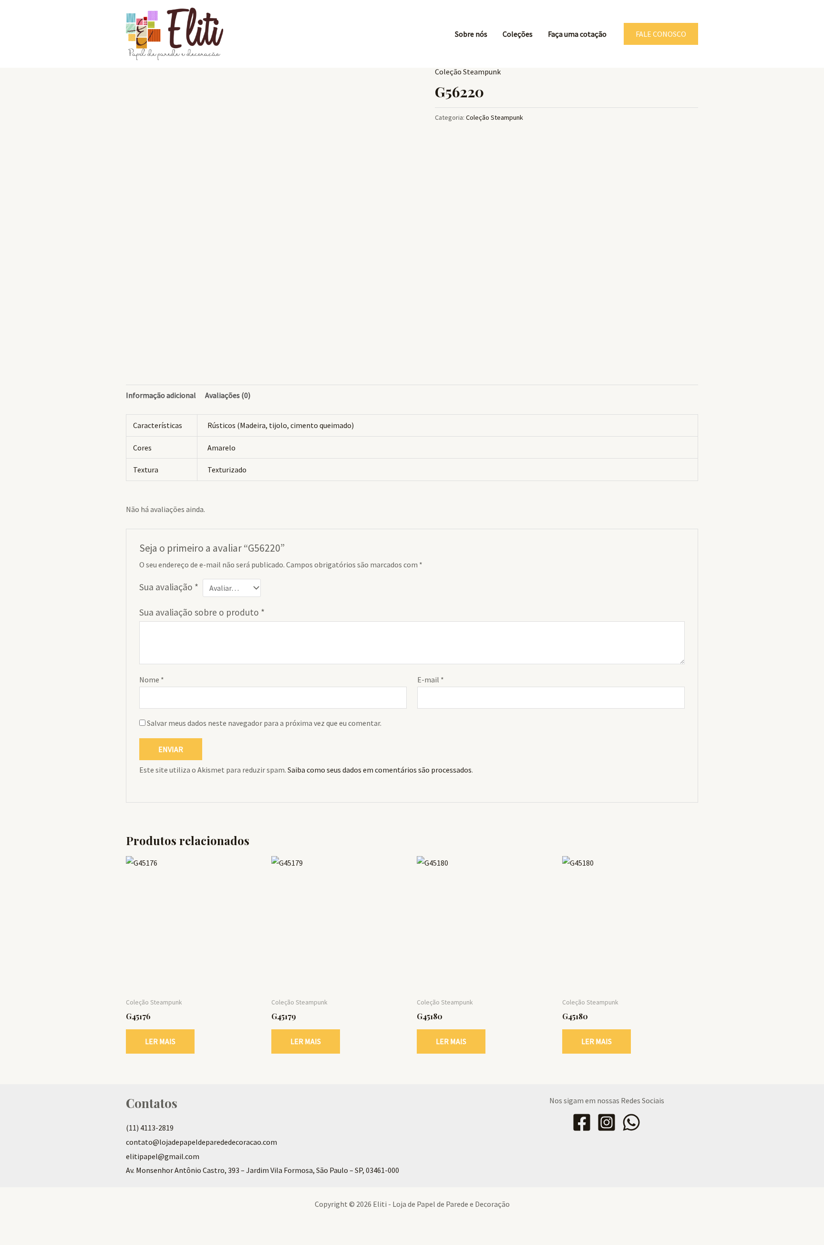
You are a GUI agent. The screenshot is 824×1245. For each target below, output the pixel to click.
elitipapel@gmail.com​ (162, 1156)
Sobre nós (471, 34)
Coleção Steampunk (468, 71)
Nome (151, 679)
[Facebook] (581, 1122)
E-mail (430, 679)
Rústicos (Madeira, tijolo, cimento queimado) (280, 425)
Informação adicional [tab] (161, 395)
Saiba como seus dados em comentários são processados (380, 769)
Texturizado (227, 469)
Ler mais (160, 1041)
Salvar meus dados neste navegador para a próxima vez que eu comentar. (264, 723)
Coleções (518, 34)
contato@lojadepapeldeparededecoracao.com (201, 1142)
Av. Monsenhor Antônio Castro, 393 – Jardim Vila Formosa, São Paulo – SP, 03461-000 (262, 1170)
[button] (661, 34)
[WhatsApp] (631, 1122)
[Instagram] (606, 1122)
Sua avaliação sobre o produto (202, 612)
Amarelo (221, 447)
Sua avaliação (168, 587)
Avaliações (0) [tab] (227, 395)
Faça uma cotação (577, 34)
